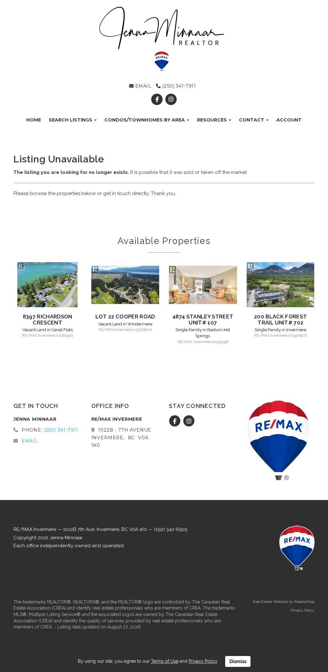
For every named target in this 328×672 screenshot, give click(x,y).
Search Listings (71, 120)
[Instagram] (171, 99)
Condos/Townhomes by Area (145, 120)
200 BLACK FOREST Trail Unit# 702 (280, 319)
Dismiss (237, 661)
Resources (212, 120)
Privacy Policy (303, 610)
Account (289, 120)
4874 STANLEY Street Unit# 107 (202, 319)
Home (33, 120)
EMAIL (142, 86)
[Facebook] (158, 99)
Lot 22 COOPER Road (125, 316)
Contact (252, 120)
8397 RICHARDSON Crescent (47, 319)
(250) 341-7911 (178, 86)
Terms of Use (164, 661)
